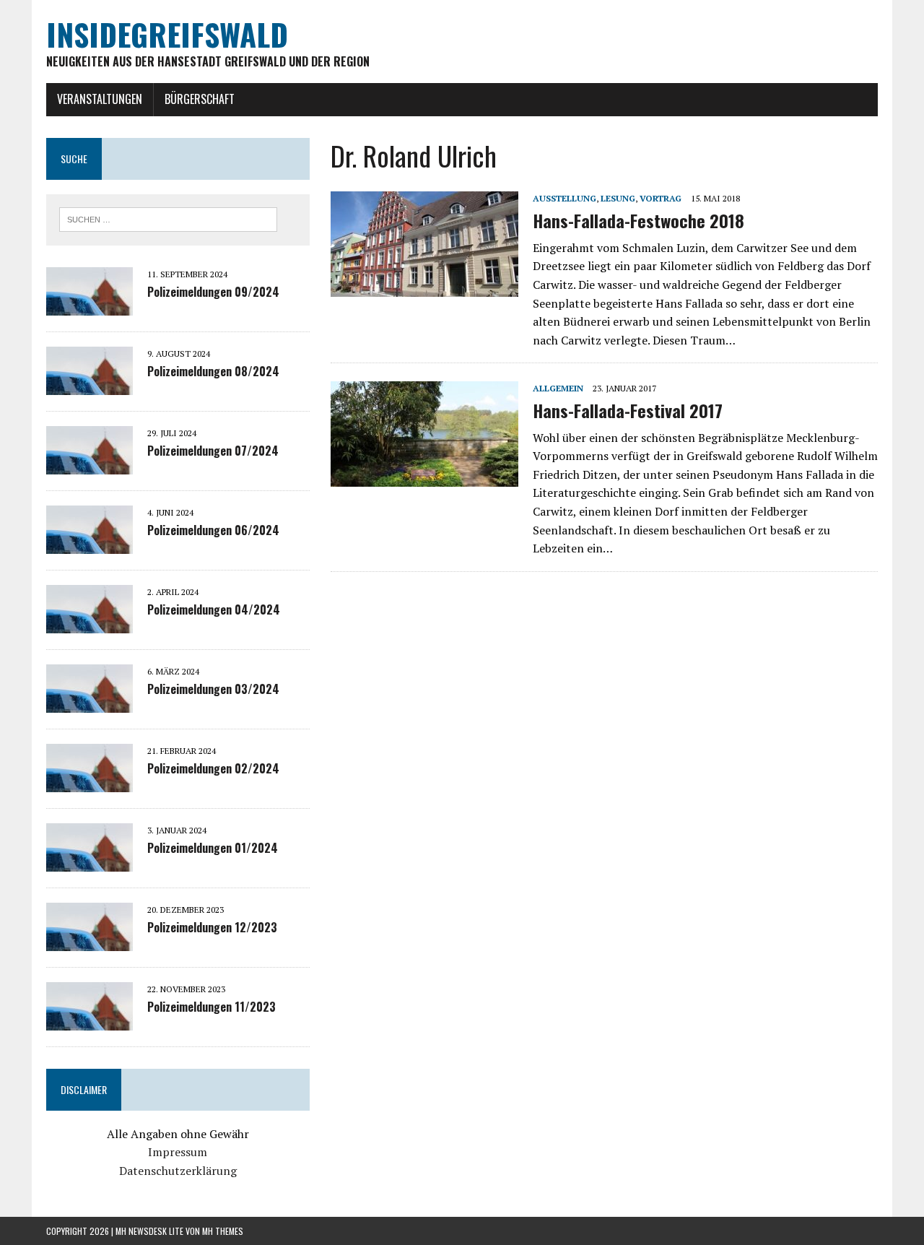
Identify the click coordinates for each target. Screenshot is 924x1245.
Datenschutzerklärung (178, 1171)
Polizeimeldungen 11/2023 (211, 1006)
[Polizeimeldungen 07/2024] (89, 464)
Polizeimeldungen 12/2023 (212, 927)
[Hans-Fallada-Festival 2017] (424, 477)
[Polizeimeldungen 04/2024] (89, 623)
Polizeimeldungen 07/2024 (213, 450)
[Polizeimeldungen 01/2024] (89, 861)
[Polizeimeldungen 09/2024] (89, 305)
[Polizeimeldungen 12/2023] (89, 941)
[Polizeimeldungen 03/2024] (89, 703)
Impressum (177, 1152)
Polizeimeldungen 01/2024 (212, 847)
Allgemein (558, 388)
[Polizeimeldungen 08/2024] (89, 385)
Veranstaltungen (99, 99)
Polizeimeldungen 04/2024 (213, 609)
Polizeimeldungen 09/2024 (213, 291)
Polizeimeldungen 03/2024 (213, 689)
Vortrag (660, 198)
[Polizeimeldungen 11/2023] (89, 1020)
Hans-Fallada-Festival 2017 (628, 410)
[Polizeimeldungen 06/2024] (89, 544)
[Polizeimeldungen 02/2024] (89, 782)
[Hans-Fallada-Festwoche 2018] (424, 287)
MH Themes (222, 1231)
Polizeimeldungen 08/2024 (213, 371)
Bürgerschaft (200, 99)
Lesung (618, 198)
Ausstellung (564, 198)
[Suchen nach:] (168, 218)
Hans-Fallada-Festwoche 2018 (638, 220)
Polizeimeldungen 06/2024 (213, 530)
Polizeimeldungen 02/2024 (213, 768)
